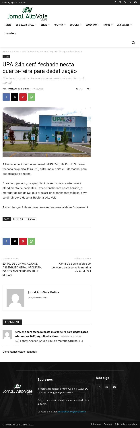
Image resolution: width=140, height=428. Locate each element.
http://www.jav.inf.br (37, 297)
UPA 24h (31, 219)
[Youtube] (135, 3)
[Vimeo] (130, 3)
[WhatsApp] (31, 97)
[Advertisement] (94, 13)
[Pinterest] (23, 97)
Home (6, 51)
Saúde (15, 51)
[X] (125, 3)
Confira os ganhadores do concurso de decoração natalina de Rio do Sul (71, 267)
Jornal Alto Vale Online (18, 88)
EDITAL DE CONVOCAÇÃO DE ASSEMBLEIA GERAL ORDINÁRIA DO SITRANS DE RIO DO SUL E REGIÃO (22, 269)
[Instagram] (120, 3)
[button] (133, 42)
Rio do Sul (18, 219)
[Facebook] (115, 3)
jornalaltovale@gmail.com (72, 411)
